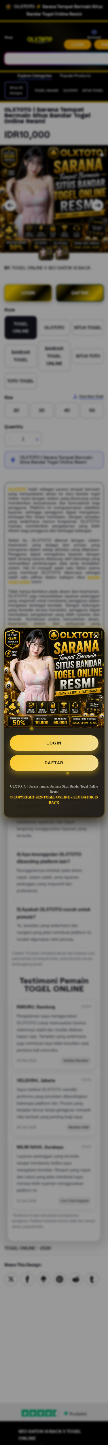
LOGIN (54, 743)
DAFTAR (54, 763)
